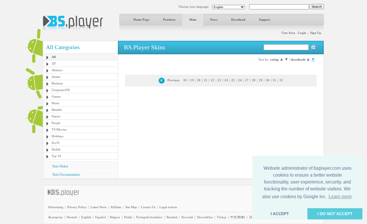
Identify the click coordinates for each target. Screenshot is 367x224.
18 (185, 80)
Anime (56, 76)
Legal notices (168, 207)
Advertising (55, 207)
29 (260, 80)
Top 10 (56, 156)
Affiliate (115, 207)
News (213, 19)
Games (56, 96)
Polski (128, 217)
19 (192, 80)
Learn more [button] (340, 196)
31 (274, 80)
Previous (173, 80)
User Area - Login (294, 32)
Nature (56, 116)
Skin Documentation (66, 175)
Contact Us (148, 207)
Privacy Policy (77, 207)
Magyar (115, 217)
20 (198, 80)
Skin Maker (60, 166)
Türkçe (221, 217)
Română (172, 217)
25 (233, 80)
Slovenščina (205, 217)
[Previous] (161, 80)
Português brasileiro (149, 217)
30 (267, 80)
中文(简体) (237, 217)
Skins (192, 19)
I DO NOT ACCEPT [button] (335, 213)
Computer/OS (61, 90)
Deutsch (72, 217)
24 (226, 80)
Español (100, 217)
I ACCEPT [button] (280, 213)
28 (253, 80)
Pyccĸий (187, 217)
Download (238, 19)
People (56, 123)
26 (240, 80)
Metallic (57, 109)
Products (169, 19)
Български (55, 217)
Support (264, 19)
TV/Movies (59, 129)
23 (219, 80)
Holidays (57, 136)
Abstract (57, 70)
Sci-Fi (55, 142)
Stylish (56, 149)
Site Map (131, 207)
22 (212, 80)
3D (54, 63)
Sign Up (315, 32)
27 (247, 80)
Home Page (141, 19)
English (86, 217)
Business (57, 83)
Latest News (98, 207)
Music (56, 103)
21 (205, 80)
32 (281, 80)
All (54, 57)
